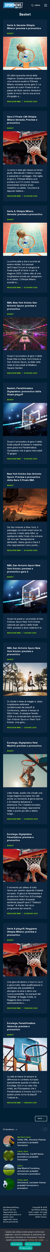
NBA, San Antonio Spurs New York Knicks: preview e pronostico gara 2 (23, 568)
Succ (40, 1118)
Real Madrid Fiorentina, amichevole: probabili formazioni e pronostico (28, 1171)
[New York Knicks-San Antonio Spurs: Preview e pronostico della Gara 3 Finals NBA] (25, 505)
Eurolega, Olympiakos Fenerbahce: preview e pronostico (20, 837)
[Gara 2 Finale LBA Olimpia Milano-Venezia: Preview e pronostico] (25, 147)
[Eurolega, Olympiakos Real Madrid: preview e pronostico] (25, 770)
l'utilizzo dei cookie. (36, 1240)
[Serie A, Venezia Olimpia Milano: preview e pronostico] (25, 53)
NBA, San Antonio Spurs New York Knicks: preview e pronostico (23, 651)
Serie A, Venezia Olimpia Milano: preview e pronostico (24, 27)
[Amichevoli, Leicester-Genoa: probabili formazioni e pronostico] (9, 1184)
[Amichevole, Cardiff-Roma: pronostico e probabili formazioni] (9, 1155)
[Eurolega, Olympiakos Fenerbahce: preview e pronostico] (25, 865)
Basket (10, 33)
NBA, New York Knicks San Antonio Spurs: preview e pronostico (22, 305)
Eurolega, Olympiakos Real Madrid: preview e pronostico (24, 744)
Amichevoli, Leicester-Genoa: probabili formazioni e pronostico (31, 1185)
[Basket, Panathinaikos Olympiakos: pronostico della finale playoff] (25, 419)
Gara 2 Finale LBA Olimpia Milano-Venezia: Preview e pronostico (22, 119)
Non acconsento (33, 1244)
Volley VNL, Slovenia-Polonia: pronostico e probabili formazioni (31, 1142)
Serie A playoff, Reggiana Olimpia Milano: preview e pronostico (22, 931)
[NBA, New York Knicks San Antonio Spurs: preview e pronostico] (25, 333)
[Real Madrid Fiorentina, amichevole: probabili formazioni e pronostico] (9, 1170)
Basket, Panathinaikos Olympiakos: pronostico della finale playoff (24, 391)
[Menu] (45, 5)
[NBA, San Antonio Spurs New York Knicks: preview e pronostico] (25, 679)
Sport (28, 1137)
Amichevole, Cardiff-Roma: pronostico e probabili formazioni (30, 1157)
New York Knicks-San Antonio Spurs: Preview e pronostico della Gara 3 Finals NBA (24, 477)
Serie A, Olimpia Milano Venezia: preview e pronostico (24, 213)
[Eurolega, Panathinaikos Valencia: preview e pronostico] (25, 1054)
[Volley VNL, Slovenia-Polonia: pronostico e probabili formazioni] (9, 1141)
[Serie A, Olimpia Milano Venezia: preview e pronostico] (25, 239)
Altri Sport (21, 1137)
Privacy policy (26, 1248)
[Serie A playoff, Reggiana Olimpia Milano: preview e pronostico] (25, 959)
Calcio (20, 1151)
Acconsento (16, 1244)
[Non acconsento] (46, 1240)
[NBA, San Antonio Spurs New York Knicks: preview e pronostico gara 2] (25, 596)
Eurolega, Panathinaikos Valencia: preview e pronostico (21, 1026)
